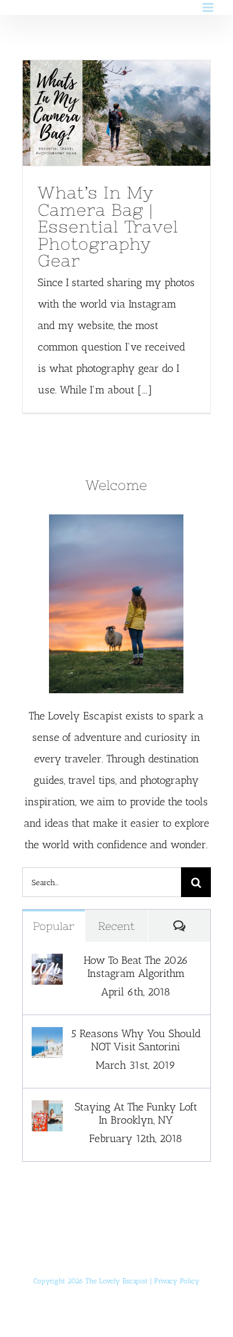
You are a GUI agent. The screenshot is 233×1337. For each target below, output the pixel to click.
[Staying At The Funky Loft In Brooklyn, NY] (47, 1111)
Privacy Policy (177, 1281)
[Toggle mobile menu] (209, 7)
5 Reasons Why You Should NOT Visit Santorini (136, 1040)
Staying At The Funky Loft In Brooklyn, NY (136, 1113)
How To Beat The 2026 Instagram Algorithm (136, 967)
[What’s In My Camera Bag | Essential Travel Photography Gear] (117, 113)
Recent (116, 926)
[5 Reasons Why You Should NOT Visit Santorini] (47, 1037)
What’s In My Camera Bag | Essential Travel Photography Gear (94, 113)
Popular (53, 926)
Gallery (139, 113)
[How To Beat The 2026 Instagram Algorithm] (47, 964)
